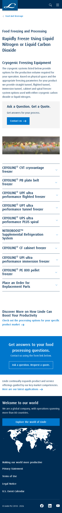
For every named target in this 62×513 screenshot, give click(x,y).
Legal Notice (9, 484)
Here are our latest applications (20, 389)
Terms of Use (9, 476)
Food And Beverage (14, 16)
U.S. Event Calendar (13, 491)
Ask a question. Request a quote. (31, 365)
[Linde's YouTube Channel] (58, 506)
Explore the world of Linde (31, 422)
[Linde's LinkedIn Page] (50, 506)
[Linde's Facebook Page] (42, 506)
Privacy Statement (12, 469)
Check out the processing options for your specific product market (30, 322)
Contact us (16, 121)
